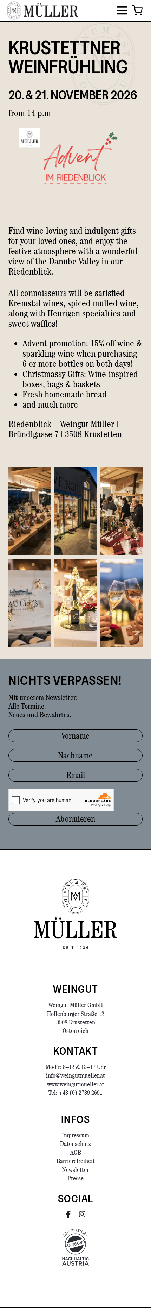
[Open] (122, 10)
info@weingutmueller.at (75, 1075)
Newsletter (75, 1169)
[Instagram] (82, 1214)
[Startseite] (75, 914)
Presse (75, 1178)
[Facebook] (68, 1214)
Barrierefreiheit (76, 1161)
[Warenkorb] (137, 10)
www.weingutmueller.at (75, 1084)
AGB (75, 1152)
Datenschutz (75, 1143)
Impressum (75, 1135)
